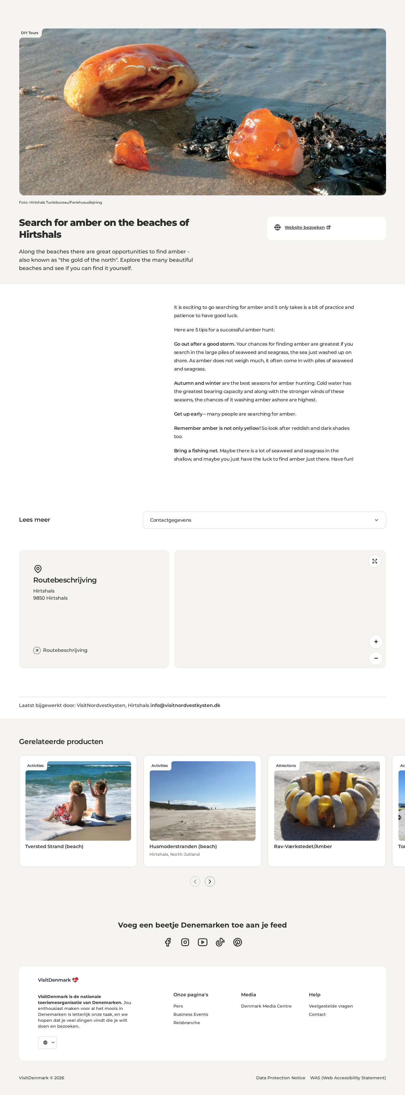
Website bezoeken (305, 227)
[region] (280, 609)
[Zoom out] (376, 658)
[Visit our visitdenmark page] (202, 942)
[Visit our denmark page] (167, 942)
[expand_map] (374, 561)
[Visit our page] (185, 942)
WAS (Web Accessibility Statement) (348, 1077)
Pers (178, 1006)
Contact (317, 1014)
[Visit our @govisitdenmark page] (220, 942)
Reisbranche (186, 1022)
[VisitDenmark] (58, 980)
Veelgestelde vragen (331, 1006)
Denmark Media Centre (266, 1006)
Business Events (190, 1014)
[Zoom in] (376, 642)
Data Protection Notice (280, 1077)
